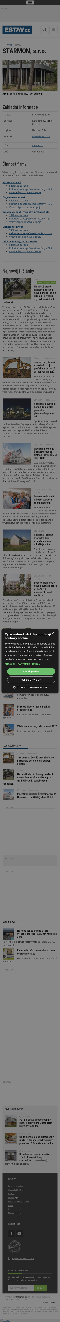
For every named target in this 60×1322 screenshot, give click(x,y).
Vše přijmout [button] (31, 671)
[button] (30, 663)
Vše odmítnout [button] (31, 679)
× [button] (53, 633)
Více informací (41, 658)
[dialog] (30, 661)
